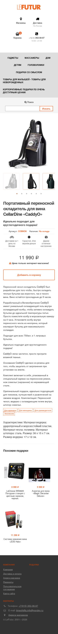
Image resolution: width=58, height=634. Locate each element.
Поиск (30, 102)
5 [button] (36, 193)
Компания (8, 569)
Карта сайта (9, 593)
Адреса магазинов (18, 614)
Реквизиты (8, 582)
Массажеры (32, 57)
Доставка (37, 24)
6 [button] (41, 193)
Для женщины (25, 410)
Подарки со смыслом (29, 72)
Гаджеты (13, 57)
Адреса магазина (11, 577)
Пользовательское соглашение (12, 588)
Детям (17, 64)
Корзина (17, 35)
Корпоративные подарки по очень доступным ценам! (24, 91)
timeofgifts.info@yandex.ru (29, 610)
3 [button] (26, 193)
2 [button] (21, 193)
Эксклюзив (9, 413)
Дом (48, 57)
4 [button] (31, 193)
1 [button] (17, 193)
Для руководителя (42, 410)
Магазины (21, 22)
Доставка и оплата (12, 573)
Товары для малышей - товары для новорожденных (24, 81)
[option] (29, 144)
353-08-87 (36, 39)
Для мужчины (10, 410)
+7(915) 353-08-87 (28, 605)
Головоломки (36, 64)
